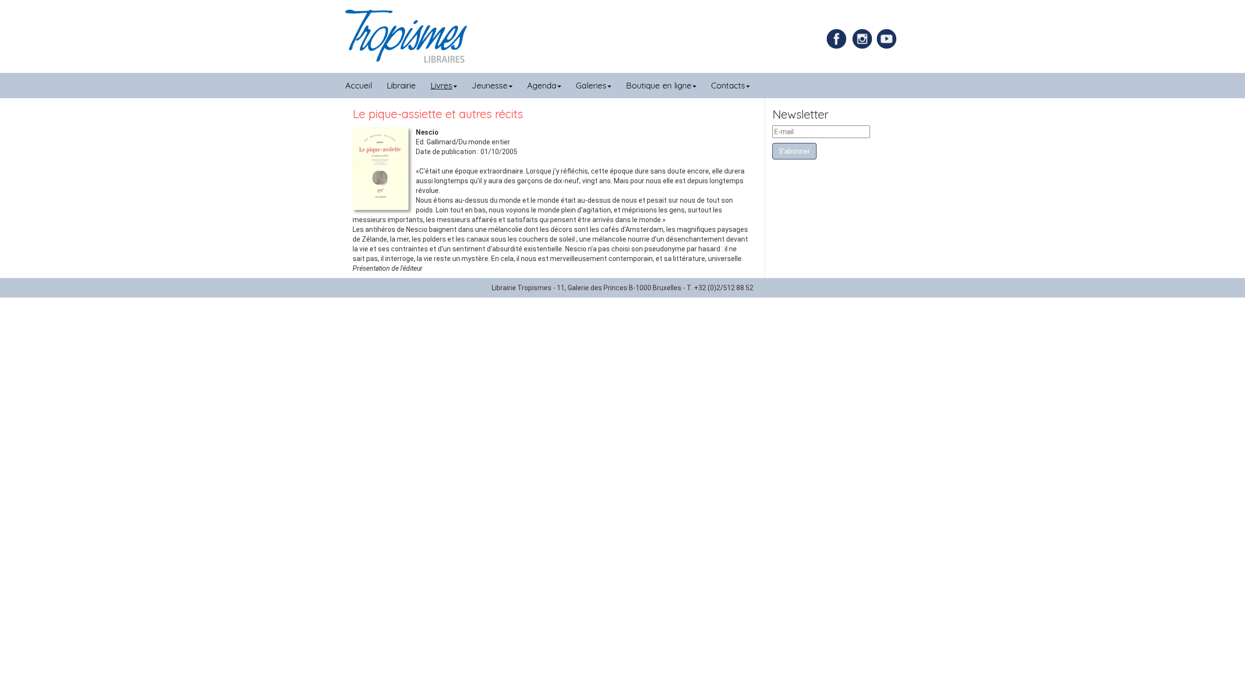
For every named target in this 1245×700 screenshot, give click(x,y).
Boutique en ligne (659, 85)
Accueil (358, 85)
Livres (441, 85)
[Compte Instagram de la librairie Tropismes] (863, 38)
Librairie (401, 85)
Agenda (541, 85)
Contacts (728, 85)
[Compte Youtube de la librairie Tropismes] (888, 38)
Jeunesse (490, 85)
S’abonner (794, 151)
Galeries (591, 85)
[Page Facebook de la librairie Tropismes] (839, 38)
